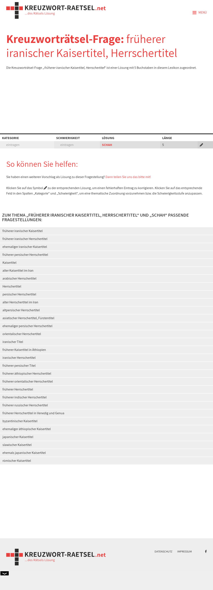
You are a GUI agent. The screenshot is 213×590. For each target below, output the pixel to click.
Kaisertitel (9, 262)
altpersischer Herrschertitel (21, 310)
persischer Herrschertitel (19, 294)
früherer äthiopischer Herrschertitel (26, 373)
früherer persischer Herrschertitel (25, 254)
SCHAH (107, 145)
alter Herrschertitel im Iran (20, 302)
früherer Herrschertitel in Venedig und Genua (33, 413)
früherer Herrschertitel (17, 389)
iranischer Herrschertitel (19, 357)
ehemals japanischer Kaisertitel (24, 453)
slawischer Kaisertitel (17, 445)
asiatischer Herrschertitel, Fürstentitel (28, 318)
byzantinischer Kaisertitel (19, 421)
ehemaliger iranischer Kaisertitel (24, 247)
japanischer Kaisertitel (17, 437)
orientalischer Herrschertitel (21, 334)
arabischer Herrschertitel (19, 278)
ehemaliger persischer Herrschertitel (27, 326)
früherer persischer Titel (19, 365)
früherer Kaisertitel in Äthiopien (24, 350)
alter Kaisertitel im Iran (17, 270)
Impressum (184, 551)
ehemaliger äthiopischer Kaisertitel (26, 429)
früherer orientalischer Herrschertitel (27, 381)
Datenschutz (163, 551)
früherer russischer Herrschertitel (25, 405)
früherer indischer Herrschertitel (24, 397)
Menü (199, 12)
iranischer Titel (12, 342)
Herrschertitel (11, 286)
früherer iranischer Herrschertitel (24, 239)
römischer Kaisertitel (16, 460)
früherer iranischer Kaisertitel (22, 231)
